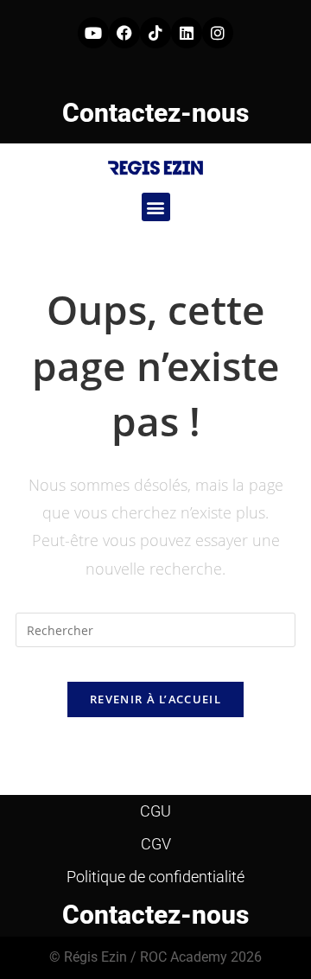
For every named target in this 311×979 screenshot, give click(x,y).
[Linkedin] (186, 32)
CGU (155, 811)
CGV (156, 844)
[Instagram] (217, 32)
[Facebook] (124, 32)
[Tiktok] (155, 32)
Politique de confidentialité (155, 877)
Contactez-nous (155, 113)
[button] (156, 207)
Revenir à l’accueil (155, 699)
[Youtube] (93, 32)
